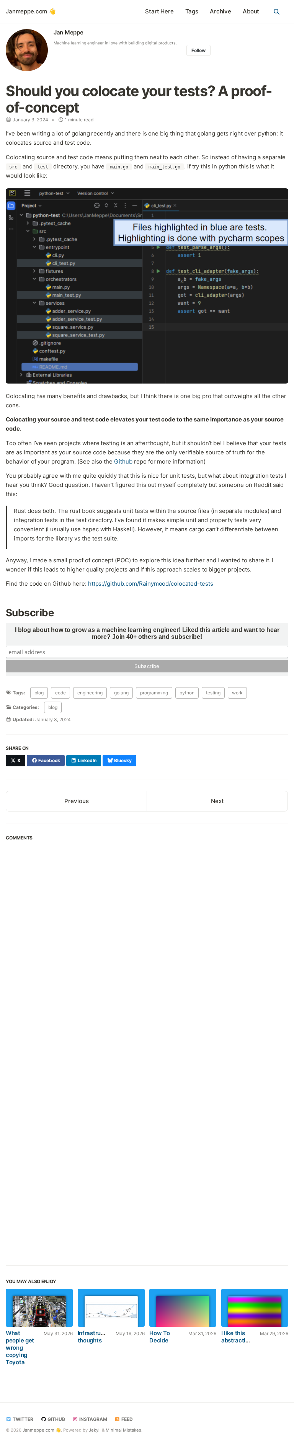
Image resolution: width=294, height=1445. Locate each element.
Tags (191, 11)
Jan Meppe (68, 32)
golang (121, 693)
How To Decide (159, 1336)
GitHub (55, 1419)
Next (217, 801)
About (251, 11)
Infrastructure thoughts (96, 1336)
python (187, 693)
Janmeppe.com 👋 (31, 11)
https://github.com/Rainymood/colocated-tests (150, 583)
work (237, 693)
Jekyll (95, 1430)
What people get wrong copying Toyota (20, 1347)
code (60, 693)
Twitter (22, 1419)
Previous (76, 801)
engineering (90, 693)
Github (123, 461)
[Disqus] (147, 949)
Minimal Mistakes (123, 1430)
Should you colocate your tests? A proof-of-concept (139, 99)
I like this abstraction (236, 1336)
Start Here (159, 11)
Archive (220, 11)
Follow (198, 50)
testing (213, 693)
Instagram (92, 1419)
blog (39, 693)
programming (154, 693)
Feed (126, 1419)
